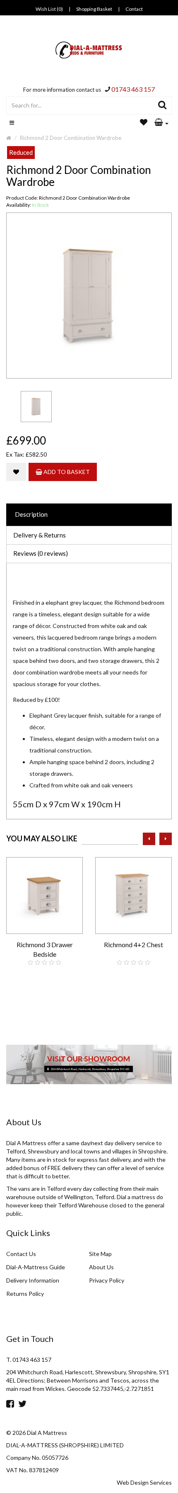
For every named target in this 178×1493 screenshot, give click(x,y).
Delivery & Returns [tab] (39, 535)
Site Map (100, 1253)
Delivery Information (32, 1280)
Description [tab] (31, 514)
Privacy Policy (106, 1280)
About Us (101, 1267)
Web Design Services (144, 1482)
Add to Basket (66, 471)
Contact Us (21, 1253)
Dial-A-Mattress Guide (35, 1267)
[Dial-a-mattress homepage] (89, 50)
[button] (161, 123)
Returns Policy (25, 1293)
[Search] (162, 105)
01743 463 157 (133, 89)
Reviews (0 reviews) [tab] (40, 553)
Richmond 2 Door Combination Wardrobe (70, 137)
